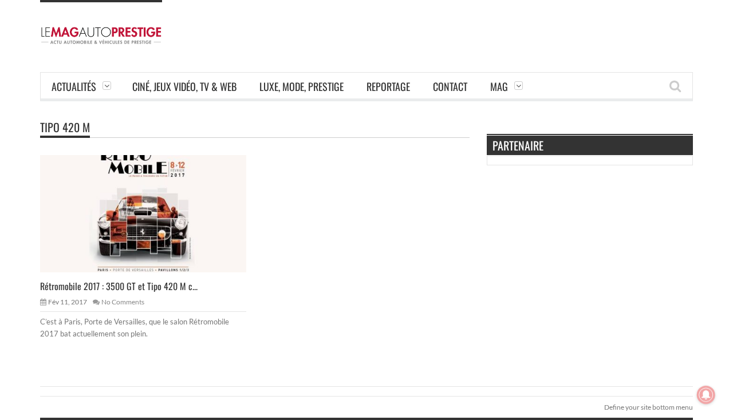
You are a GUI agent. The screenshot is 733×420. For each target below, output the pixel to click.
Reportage (388, 86)
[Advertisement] (484, 25)
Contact (450, 86)
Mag (499, 86)
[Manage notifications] (706, 395)
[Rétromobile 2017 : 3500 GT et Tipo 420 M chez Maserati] (152, 213)
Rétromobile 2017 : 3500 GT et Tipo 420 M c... (119, 286)
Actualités (74, 86)
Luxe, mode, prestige (301, 86)
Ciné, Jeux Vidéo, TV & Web (184, 86)
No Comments (122, 302)
